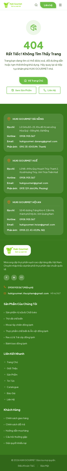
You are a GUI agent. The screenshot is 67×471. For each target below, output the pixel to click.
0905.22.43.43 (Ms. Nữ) (32, 230)
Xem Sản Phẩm (23, 90)
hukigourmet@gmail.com (33, 183)
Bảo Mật (45, 465)
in (14, 277)
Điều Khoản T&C (26, 465)
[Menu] (60, 5)
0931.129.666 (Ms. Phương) (33, 188)
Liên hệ (48, 5)
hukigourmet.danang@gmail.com (38, 141)
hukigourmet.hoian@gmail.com (37, 224)
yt (21, 277)
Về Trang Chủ (35, 80)
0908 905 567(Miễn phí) (20, 287)
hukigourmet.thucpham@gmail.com (28, 293)
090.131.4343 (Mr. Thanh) (32, 146)
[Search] (36, 5)
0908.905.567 (27, 136)
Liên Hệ (52, 90)
